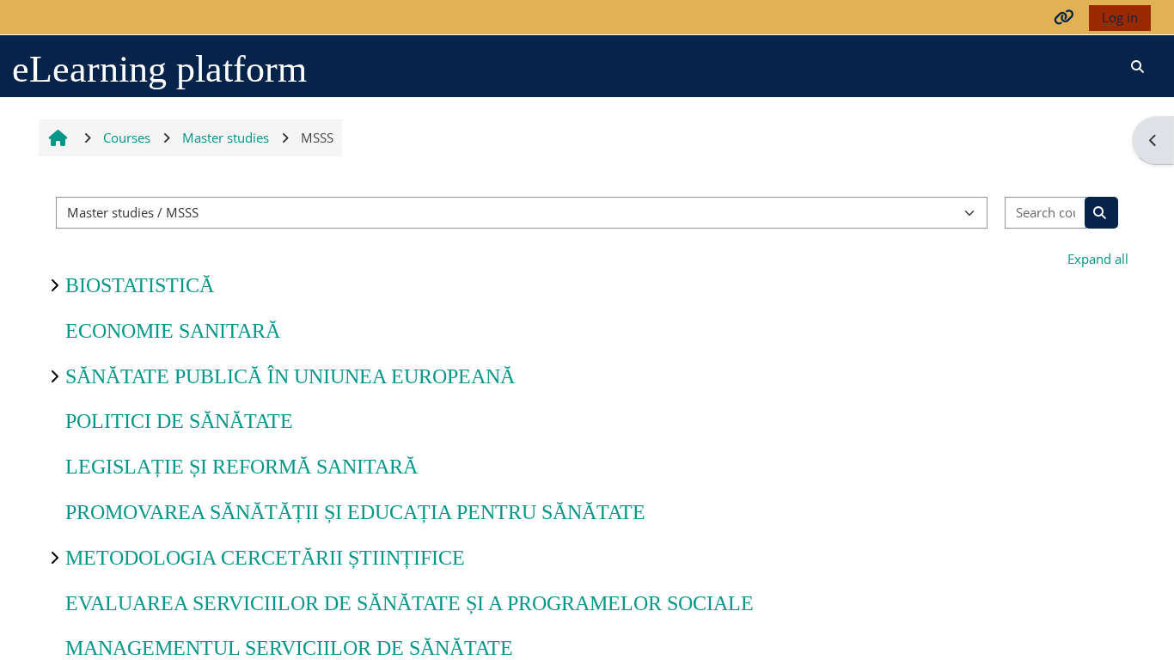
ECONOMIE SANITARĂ (172, 331)
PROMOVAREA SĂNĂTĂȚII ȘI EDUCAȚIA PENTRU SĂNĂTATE (355, 512)
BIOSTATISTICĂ (139, 285)
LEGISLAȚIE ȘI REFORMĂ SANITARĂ (241, 466)
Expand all (1097, 258)
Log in (1120, 17)
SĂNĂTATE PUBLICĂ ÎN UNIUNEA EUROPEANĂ (290, 376)
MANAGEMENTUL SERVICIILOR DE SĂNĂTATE (289, 648)
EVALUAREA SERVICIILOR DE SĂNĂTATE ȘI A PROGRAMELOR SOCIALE (409, 603)
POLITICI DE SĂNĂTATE (179, 421)
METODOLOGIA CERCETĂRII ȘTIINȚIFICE (265, 558)
